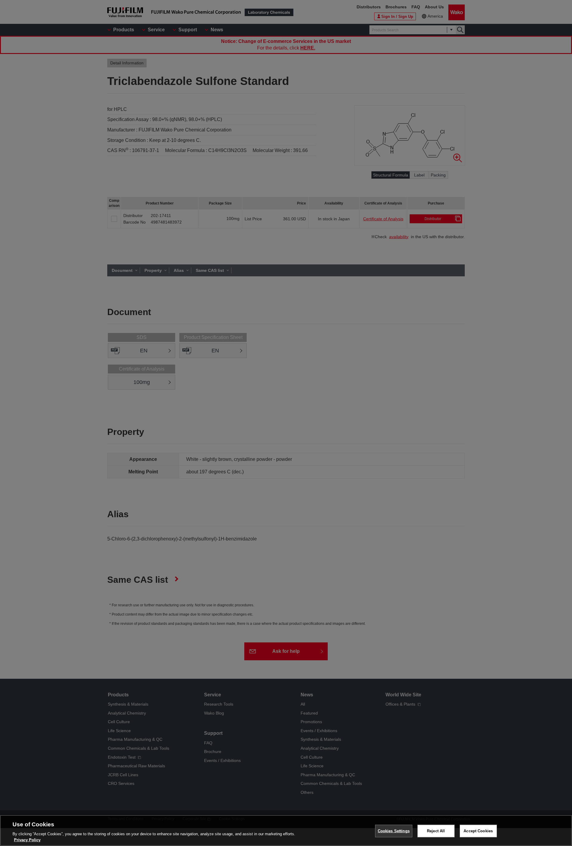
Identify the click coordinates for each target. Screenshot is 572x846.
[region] (286, 830)
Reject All (436, 831)
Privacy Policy (27, 840)
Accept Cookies (478, 831)
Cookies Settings (394, 831)
